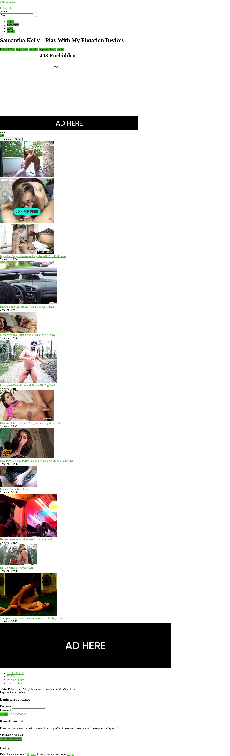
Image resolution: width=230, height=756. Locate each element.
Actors (11, 31)
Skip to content (8, 1)
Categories (13, 24)
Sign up (31, 754)
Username (6, 706)
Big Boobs (22, 49)
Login (4, 714)
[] (35, 12)
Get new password (11, 738)
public (60, 49)
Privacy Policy (15, 679)
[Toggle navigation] (1, 5)
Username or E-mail (11, 734)
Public (7, 49)
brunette (33, 49)
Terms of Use (14, 682)
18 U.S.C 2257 (15, 673)
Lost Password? (18, 713)
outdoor (51, 49)
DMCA (11, 676)
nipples (43, 49)
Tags (10, 28)
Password (5, 710)
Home (10, 21)
